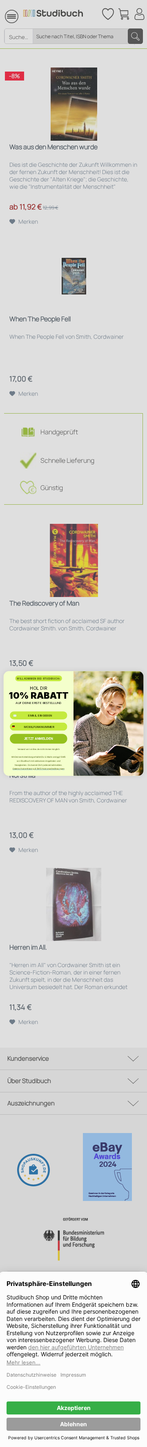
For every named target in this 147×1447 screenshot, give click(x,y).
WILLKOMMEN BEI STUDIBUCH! (38, 678)
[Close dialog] (137, 677)
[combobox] (16, 726)
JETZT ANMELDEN (38, 739)
